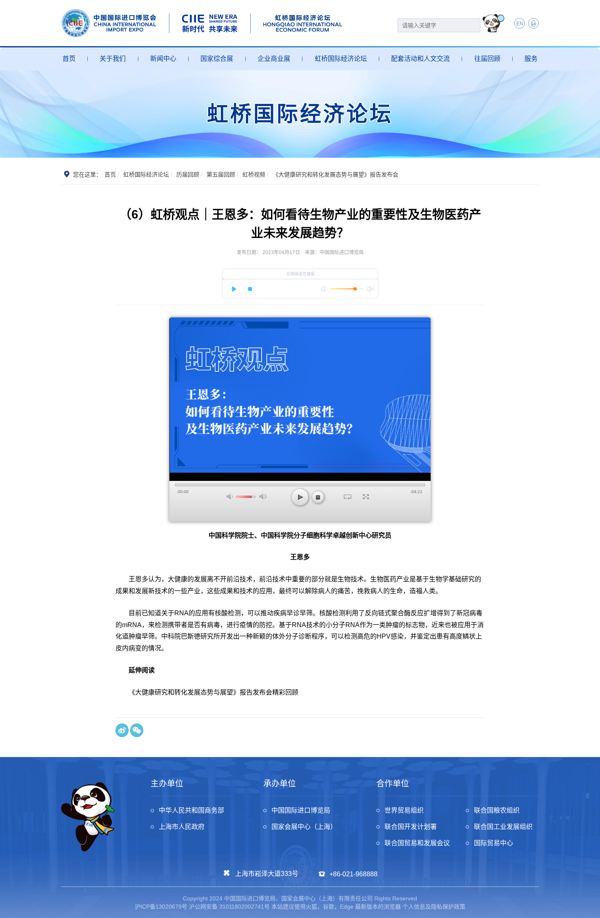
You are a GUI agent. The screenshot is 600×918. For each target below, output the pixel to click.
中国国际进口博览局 (300, 810)
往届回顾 (487, 58)
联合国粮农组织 (497, 810)
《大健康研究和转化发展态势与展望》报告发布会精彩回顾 (213, 692)
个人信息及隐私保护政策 (433, 906)
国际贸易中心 (493, 843)
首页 (69, 58)
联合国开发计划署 (410, 826)
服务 (531, 58)
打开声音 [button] (230, 497)
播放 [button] (300, 497)
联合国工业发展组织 (503, 826)
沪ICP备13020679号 (161, 906)
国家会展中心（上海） (304, 826)
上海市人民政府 (181, 826)
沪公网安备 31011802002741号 (229, 906)
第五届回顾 (221, 174)
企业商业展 (274, 58)
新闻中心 (163, 58)
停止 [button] (318, 497)
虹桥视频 (253, 174)
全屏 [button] (366, 496)
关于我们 (113, 58)
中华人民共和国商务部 (191, 810)
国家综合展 (216, 58)
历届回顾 (187, 174)
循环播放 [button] (347, 496)
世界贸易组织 (404, 810)
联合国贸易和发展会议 (417, 843)
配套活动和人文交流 (420, 58)
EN (519, 24)
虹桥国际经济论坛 (341, 58)
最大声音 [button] (263, 497)
